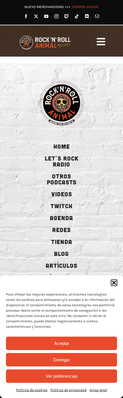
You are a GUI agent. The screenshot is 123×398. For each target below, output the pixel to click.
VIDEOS (61, 194)
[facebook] (26, 16)
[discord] (87, 16)
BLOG (61, 253)
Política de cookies (31, 390)
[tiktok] (77, 16)
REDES (61, 229)
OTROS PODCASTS (61, 179)
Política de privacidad (68, 390)
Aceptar (61, 343)
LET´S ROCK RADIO (62, 161)
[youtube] (46, 16)
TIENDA (61, 241)
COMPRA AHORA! (85, 7)
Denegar (61, 359)
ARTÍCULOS (61, 265)
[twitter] (36, 16)
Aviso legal (98, 390)
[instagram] (56, 16)
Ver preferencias (62, 376)
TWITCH (61, 205)
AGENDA (61, 217)
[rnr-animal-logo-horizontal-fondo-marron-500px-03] (45, 36)
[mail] (97, 16)
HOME (61, 146)
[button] (114, 283)
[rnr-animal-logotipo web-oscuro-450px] (61, 80)
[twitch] (66, 16)
